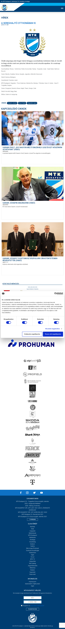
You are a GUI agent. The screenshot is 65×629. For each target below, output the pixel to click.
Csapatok (32, 531)
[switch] (24, 322)
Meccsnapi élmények (32, 548)
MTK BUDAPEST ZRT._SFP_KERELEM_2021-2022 (32, 512)
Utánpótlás (32, 561)
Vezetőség (32, 542)
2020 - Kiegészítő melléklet (32, 503)
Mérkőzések (32, 533)
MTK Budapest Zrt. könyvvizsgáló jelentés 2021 (32, 516)
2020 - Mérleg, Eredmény (32, 506)
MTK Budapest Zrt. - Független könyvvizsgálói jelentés (32, 501)
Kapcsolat (32, 574)
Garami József (12, 103)
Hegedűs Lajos (32, 103)
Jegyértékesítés (32, 565)
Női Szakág (32, 563)
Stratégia (32, 539)
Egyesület (32, 572)
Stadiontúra (32, 552)
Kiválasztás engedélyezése (32, 334)
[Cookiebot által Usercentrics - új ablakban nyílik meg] (55, 293)
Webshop (32, 568)
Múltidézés (32, 537)
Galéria (32, 546)
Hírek (32, 529)
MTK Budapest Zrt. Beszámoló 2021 (32, 514)
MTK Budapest (32, 535)
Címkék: (4, 103)
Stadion (32, 570)
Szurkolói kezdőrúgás (32, 550)
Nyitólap (32, 526)
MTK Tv (32, 559)
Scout (32, 557)
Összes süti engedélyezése (53, 334)
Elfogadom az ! (33, 605)
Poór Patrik (22, 103)
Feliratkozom (32, 609)
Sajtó (32, 555)
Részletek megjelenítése (52, 328)
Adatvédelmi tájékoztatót (36, 605)
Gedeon (32, 544)
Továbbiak (32, 519)
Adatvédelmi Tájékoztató (32, 584)
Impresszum (32, 581)
